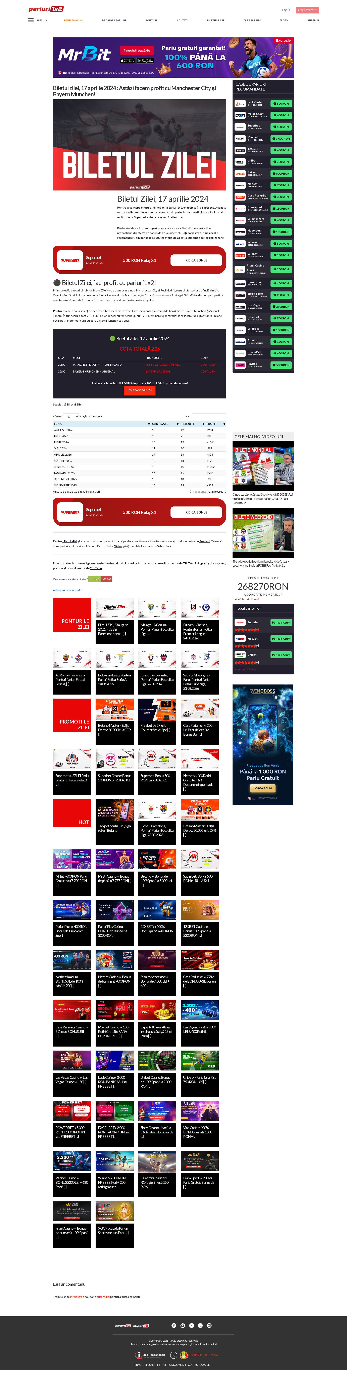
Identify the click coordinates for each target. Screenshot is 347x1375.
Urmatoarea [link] (215, 491)
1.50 (211, 364)
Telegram (201, 563)
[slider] (247, 630)
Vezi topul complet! (247, 669)
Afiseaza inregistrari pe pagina (77, 416)
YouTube (96, 568)
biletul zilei (69, 541)
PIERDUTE (188, 423)
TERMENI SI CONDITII (145, 1365)
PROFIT (211, 423)
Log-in (286, 9)
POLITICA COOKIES (173, 1365)
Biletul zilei (215, 20)
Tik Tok (188, 563)
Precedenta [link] (199, 491)
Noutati (182, 20)
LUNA (58, 423)
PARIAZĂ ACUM (140, 390)
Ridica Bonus (196, 260)
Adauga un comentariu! (67, 590)
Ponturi (151, 20)
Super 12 (313, 20)
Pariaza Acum (281, 622)
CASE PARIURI (252, 20)
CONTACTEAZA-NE (199, 1365)
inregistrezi (77, 1296)
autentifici (103, 1296)
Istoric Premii (250, 599)
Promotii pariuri (114, 20)
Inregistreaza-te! (307, 9)
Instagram (218, 563)
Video (284, 20)
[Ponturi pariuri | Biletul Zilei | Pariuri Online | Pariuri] (46, 10)
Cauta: (187, 416)
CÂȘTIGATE (160, 423)
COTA (204, 364)
